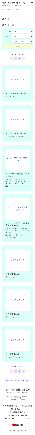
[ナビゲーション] (32, 3)
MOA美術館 (14, 412)
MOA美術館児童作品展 (13, 4)
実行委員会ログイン (11, 418)
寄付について (20, 409)
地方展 (30, 406)
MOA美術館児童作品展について (13, 406)
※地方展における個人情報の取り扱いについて (17, 380)
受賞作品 (13, 409)
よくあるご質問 (22, 415)
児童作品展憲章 (12, 415)
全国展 (25, 406)
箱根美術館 (21, 412)
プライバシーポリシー (23, 418)
